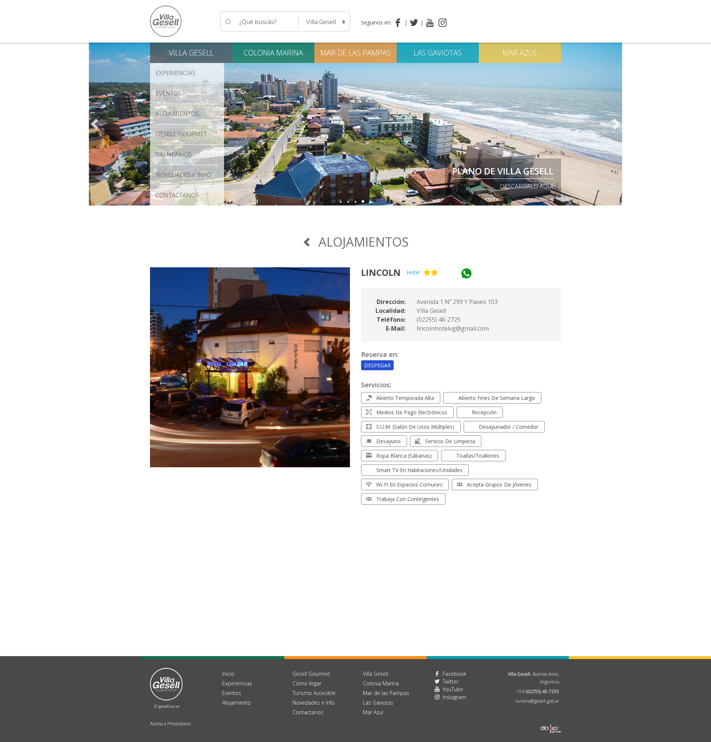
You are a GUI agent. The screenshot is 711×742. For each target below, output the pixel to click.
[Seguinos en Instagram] (442, 22)
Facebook (454, 673)
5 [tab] (370, 201)
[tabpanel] (355, 124)
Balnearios (174, 154)
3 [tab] (355, 201)
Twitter (450, 681)
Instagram (454, 697)
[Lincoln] (250, 371)
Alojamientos (177, 114)
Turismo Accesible (314, 692)
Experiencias (237, 683)
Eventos (168, 93)
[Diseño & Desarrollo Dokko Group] (551, 719)
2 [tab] (348, 201)
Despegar (377, 365)
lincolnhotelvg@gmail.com (453, 328)
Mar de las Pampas (355, 53)
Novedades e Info (314, 702)
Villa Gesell (191, 53)
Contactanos (308, 712)
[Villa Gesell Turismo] (166, 687)
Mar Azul (520, 53)
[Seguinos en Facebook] (399, 22)
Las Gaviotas (438, 53)
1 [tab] (340, 201)
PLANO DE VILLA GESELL (503, 171)
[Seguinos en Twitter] (415, 22)
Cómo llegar (307, 683)
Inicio (228, 673)
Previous (94, 124)
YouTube (453, 689)
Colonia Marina (273, 53)
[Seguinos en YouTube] (429, 22)
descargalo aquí (527, 186)
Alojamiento (236, 702)
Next (616, 124)
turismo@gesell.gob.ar (537, 701)
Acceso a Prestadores (170, 724)
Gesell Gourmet (181, 134)
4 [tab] (363, 201)
